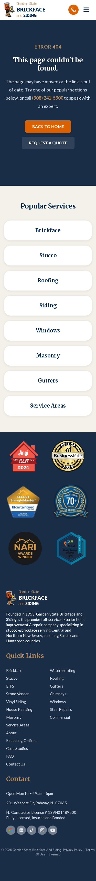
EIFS (10, 686)
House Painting (19, 709)
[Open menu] (86, 9)
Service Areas (17, 725)
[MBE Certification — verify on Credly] (71, 548)
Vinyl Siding (16, 701)
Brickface (14, 670)
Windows (58, 701)
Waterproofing (63, 670)
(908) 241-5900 (47, 98)
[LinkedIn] (21, 830)
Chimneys (58, 693)
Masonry (14, 717)
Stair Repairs (61, 709)
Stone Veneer (17, 693)
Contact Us (15, 764)
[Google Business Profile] (10, 830)
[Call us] (73, 10)
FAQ (10, 756)
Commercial (60, 717)
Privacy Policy (72, 850)
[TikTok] (31, 830)
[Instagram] (42, 830)
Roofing (57, 678)
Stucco (12, 678)
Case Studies (17, 748)
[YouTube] (52, 830)
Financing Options (21, 740)
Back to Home (48, 126)
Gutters (56, 686)
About (11, 733)
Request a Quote (48, 142)
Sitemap (54, 854)
